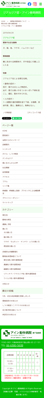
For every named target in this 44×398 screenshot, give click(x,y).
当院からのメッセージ (11, 140)
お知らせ (5, 284)
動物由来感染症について (18, 21)
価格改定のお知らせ (10, 301)
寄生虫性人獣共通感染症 (9, 24)
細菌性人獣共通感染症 (12, 269)
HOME (3, 21)
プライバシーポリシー (11, 198)
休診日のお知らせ (9, 314)
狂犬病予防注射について (11, 310)
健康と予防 (6, 224)
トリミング (6, 149)
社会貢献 (5, 167)
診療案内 (5, 144)
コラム (5, 181)
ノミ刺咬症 (7, 112)
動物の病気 (6, 219)
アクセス (5, 177)
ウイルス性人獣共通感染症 (14, 278)
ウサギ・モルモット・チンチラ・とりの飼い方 (22, 241)
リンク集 (5, 186)
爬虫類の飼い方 (10, 246)
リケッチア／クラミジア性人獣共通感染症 (20, 274)
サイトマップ (7, 202)
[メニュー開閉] (40, 4)
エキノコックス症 (34, 112)
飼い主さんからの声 (10, 163)
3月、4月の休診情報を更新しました (16, 296)
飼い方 (5, 229)
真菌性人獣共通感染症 (12, 264)
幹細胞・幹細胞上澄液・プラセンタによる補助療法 (21, 191)
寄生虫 (5, 215)
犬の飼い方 (8, 232)
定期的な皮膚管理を (10, 252)
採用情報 (5, 172)
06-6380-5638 (14, 345)
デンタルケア (7, 158)
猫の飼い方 (8, 237)
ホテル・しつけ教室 (10, 154)
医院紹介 (5, 135)
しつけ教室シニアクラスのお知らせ (16, 305)
